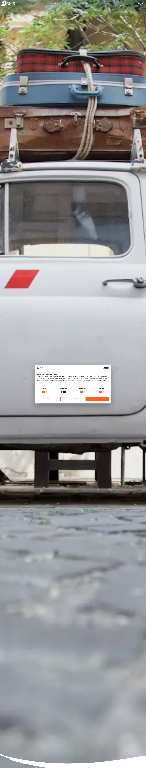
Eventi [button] (64, 4)
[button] (143, 3)
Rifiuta (49, 399)
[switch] (63, 392)
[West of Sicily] (8, 3)
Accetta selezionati (73, 399)
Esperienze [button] (73, 4)
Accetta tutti (97, 399)
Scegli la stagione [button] (86, 4)
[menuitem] (56, 4)
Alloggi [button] (56, 4)
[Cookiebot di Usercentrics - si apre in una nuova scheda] (101, 368)
